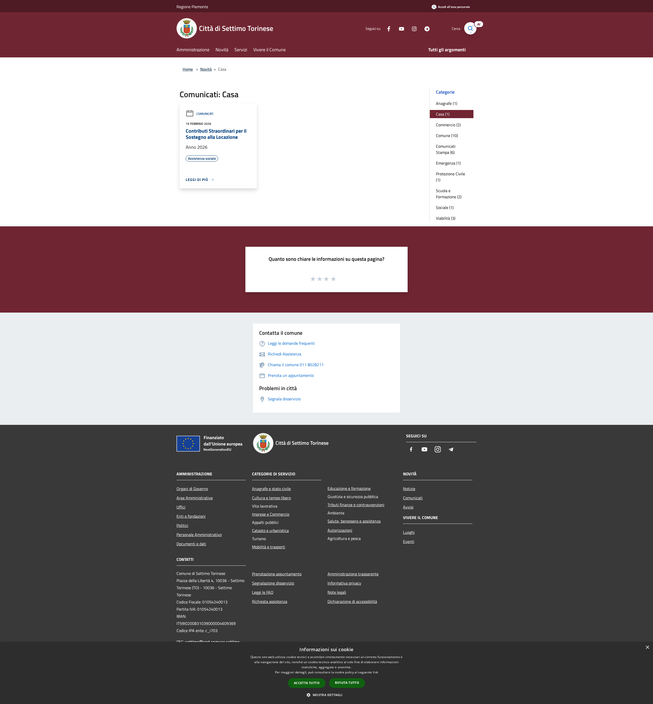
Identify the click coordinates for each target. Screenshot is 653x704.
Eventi (408, 541)
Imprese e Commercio (270, 514)
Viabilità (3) (445, 218)
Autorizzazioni (340, 530)
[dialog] (326, 673)
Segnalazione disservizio (273, 583)
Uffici (181, 507)
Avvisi (408, 507)
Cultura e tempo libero (271, 498)
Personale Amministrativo (199, 535)
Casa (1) (442, 114)
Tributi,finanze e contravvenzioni (356, 505)
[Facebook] (387, 28)
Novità (206, 69)
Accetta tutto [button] (307, 683)
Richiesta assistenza (269, 601)
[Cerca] (470, 28)
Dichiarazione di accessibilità (352, 601)
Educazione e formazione (349, 488)
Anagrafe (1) (446, 103)
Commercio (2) (448, 125)
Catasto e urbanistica (270, 530)
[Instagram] (412, 28)
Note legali (337, 592)
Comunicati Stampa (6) (446, 149)
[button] (326, 695)
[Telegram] (425, 28)
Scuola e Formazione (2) (448, 194)
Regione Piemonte (192, 7)
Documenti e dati (191, 544)
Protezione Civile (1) (450, 177)
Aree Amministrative (195, 498)
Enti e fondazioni (191, 516)
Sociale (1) (445, 207)
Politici (182, 525)
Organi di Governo (192, 489)
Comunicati (204, 113)
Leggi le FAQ (262, 592)
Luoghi (409, 532)
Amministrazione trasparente (353, 574)
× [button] (647, 647)
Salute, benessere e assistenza (354, 521)
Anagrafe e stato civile (271, 489)
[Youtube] (399, 28)
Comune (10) (447, 135)
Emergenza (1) (448, 163)
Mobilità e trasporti (268, 547)
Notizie (409, 489)
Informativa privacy (344, 583)
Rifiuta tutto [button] (347, 683)
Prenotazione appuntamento (277, 574)
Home (188, 69)
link (375, 672)
